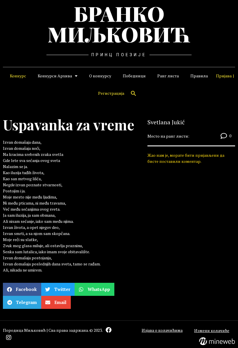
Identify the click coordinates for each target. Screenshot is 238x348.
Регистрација (111, 93)
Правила (199, 76)
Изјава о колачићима (162, 330)
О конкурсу (100, 76)
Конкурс (18, 76)
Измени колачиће (211, 330)
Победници (134, 76)
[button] (133, 93)
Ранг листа (168, 76)
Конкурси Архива (55, 76)
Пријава (224, 76)
